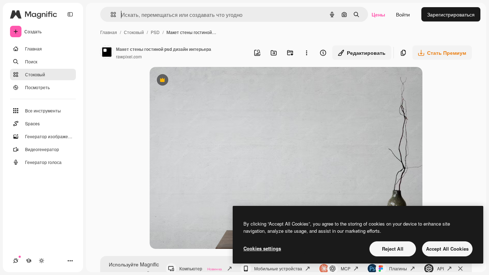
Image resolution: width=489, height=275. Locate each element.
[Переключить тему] (41, 260)
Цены (378, 14)
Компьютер (200, 268)
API (440, 268)
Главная (108, 32)
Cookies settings (262, 248)
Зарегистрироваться (451, 14)
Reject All (392, 248)
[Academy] (28, 260)
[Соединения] (15, 260)
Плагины (398, 268)
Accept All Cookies (447, 248)
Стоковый (134, 32)
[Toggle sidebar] (70, 14)
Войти (403, 14)
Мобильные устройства (278, 268)
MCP (345, 268)
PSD (155, 32)
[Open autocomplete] (110, 14)
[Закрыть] (460, 268)
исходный (197, 81)
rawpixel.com (129, 56)
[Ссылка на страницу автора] (106, 52)
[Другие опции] (306, 52)
